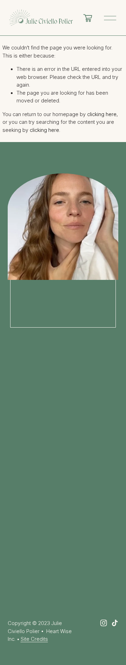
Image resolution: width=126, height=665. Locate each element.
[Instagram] (103, 622)
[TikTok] (114, 622)
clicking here (102, 114)
